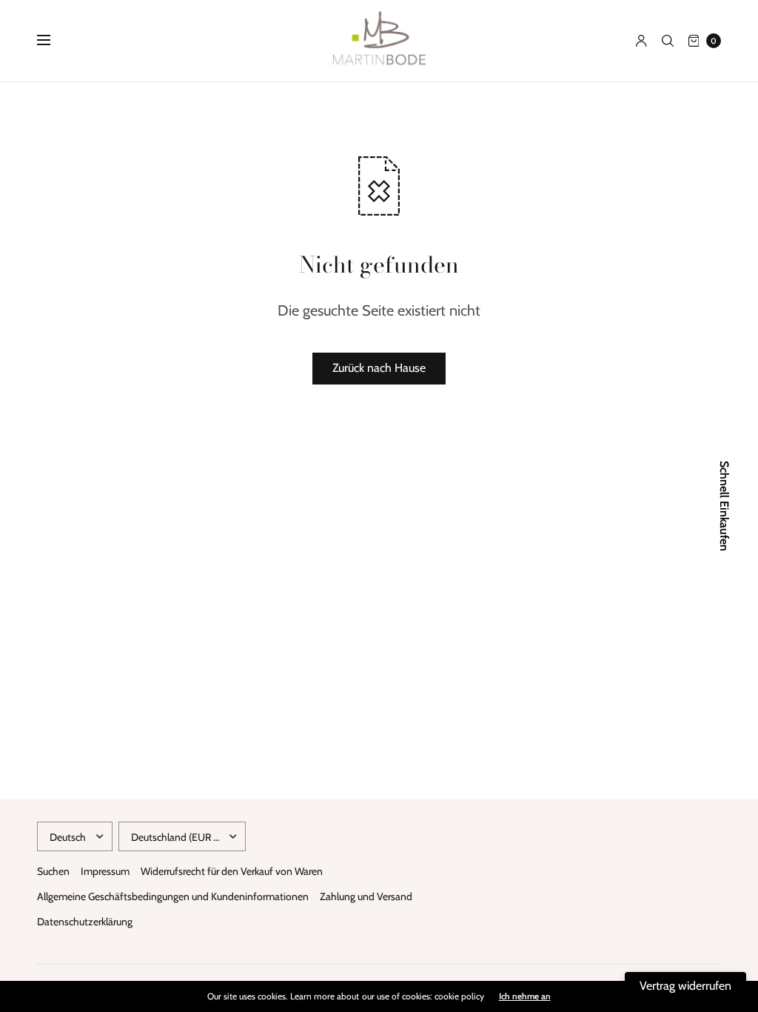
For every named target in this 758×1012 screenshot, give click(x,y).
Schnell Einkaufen (724, 506)
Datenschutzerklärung (85, 921)
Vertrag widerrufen (685, 986)
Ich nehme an (525, 996)
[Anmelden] (641, 41)
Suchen (53, 871)
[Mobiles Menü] (53, 40)
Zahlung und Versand (366, 896)
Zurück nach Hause (379, 368)
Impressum (105, 871)
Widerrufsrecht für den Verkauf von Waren (232, 871)
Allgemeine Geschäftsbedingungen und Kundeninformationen (173, 896)
